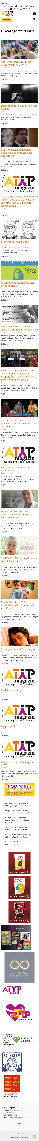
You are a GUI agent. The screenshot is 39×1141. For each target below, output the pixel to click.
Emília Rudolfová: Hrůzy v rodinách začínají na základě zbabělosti (17, 606)
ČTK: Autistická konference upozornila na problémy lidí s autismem (16, 153)
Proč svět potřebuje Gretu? (15, 242)
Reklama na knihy (11, 690)
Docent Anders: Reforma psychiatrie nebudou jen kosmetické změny (14, 515)
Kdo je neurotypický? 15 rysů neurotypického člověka (16, 63)
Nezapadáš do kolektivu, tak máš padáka (19, 107)
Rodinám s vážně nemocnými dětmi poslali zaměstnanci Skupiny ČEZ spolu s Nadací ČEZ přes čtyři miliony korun (18, 375)
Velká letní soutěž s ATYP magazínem (15, 469)
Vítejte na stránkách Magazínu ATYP (18, 764)
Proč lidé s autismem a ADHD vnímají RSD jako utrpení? (17, 804)
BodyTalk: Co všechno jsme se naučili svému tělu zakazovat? (17, 811)
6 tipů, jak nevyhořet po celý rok (19, 649)
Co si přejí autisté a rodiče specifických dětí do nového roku (19, 328)
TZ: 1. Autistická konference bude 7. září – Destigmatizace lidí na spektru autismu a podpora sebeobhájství (19, 201)
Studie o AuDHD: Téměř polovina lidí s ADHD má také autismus (18, 828)
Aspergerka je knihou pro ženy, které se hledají (18, 284)
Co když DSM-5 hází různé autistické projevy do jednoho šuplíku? (17, 820)
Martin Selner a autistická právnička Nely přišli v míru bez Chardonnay (18, 424)
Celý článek (4, 79)
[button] (34, 13)
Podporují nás (8, 726)
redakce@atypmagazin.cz (18, 1117)
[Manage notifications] (34, 1136)
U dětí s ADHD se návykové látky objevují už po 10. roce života (18, 835)
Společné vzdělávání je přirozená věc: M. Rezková (19, 560)
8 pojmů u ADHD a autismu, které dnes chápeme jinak (18, 843)
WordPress (15, 1137)
